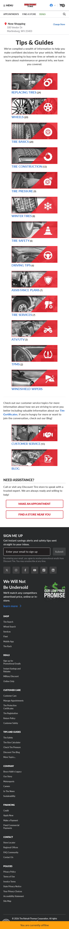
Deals (42, 14)
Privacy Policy (9, 871)
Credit (6, 810)
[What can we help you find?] (64, 14)
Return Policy (9, 718)
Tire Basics (20, 141)
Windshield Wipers (27, 389)
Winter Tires (22, 216)
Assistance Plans (25, 290)
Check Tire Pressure (12, 747)
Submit (59, 551)
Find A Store (29, 14)
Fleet (5, 636)
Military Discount (11, 676)
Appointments (11, 14)
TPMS (16, 364)
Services (7, 631)
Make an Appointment (34, 504)
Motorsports (8, 781)
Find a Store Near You (34, 514)
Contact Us (8, 857)
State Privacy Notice (12, 886)
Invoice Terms (9, 881)
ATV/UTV (18, 339)
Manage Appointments (13, 700)
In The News (9, 791)
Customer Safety (10, 723)
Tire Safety (20, 240)
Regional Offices (10, 847)
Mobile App (8, 641)
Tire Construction (27, 166)
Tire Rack (7, 646)
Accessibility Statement (13, 896)
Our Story (7, 776)
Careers (6, 786)
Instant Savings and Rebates (12, 670)
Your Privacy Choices (12, 891)
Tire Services (22, 315)
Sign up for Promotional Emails (12, 662)
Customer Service (26, 444)
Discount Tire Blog (11, 752)
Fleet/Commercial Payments (11, 826)
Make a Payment (10, 820)
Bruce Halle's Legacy (12, 771)
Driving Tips (21, 265)
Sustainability (9, 796)
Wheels (18, 117)
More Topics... (9, 757)
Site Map (7, 901)
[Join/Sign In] (53, 5)
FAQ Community (10, 852)
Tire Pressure (22, 191)
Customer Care (9, 695)
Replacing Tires (24, 92)
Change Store (59, 24)
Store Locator (9, 842)
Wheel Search (9, 626)
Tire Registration (10, 713)
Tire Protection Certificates (10, 707)
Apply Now (8, 815)
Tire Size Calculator (11, 742)
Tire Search (8, 621)
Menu (9, 5)
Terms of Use (9, 876)
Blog (15, 468)
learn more (10, 606)
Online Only (8, 681)
